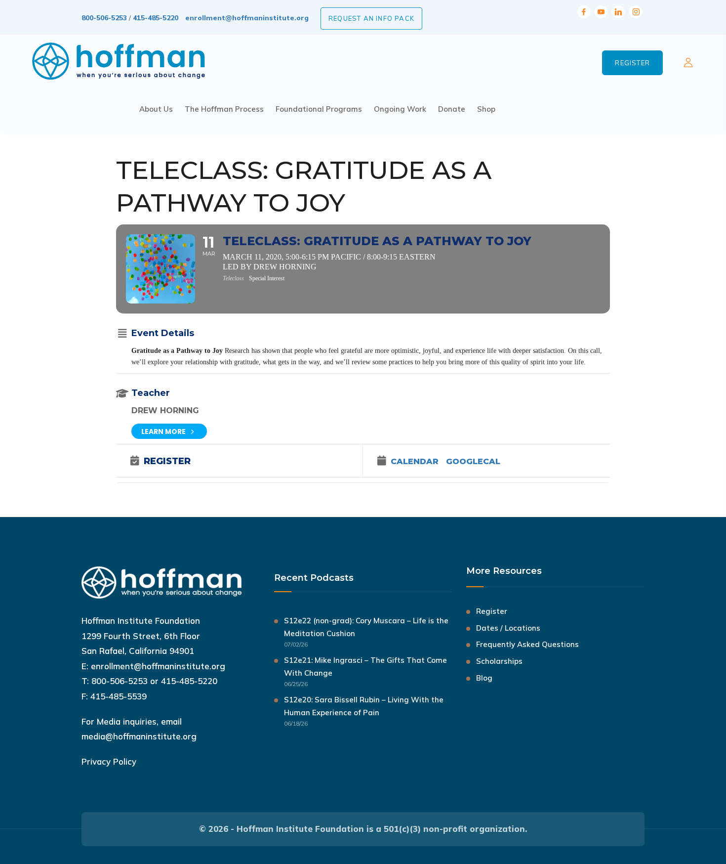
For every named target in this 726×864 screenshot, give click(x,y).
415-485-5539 (118, 696)
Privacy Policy (108, 761)
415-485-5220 (155, 17)
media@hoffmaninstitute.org (139, 736)
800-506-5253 (104, 17)
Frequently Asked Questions (527, 644)
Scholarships (499, 661)
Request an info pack (371, 18)
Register (632, 63)
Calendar (415, 461)
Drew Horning (165, 410)
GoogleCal (473, 461)
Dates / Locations (508, 628)
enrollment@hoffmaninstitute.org (247, 17)
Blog (484, 678)
